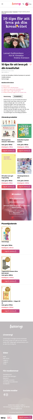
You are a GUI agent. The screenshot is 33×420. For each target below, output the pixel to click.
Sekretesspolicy (8, 407)
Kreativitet (15, 11)
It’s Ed (22, 412)
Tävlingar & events (8, 380)
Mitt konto (6, 358)
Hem (3, 11)
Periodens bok (7, 374)
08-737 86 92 (25, 407)
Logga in (5, 362)
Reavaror (6, 378)
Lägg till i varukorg (24, 417)
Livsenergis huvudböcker (10, 382)
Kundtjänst (6, 384)
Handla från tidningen (9, 376)
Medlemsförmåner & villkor (16, 405)
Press (4, 364)
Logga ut (5, 360)
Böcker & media (8, 11)
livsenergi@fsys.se (16, 409)
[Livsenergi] (16, 5)
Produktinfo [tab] (17, 96)
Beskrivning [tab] (7, 96)
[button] (30, 64)
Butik (4, 356)
